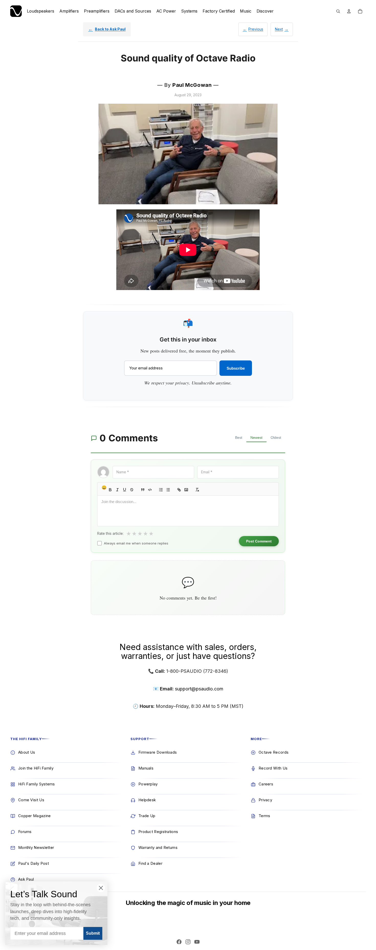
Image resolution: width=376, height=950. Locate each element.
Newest (256, 437)
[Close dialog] (100, 887)
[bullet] (168, 490)
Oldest (276, 437)
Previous (255, 29)
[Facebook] (179, 942)
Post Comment (259, 541)
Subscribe (236, 368)
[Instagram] (188, 942)
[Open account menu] (349, 11)
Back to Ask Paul (110, 29)
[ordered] (160, 490)
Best (238, 437)
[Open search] (338, 11)
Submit (93, 933)
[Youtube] (197, 942)
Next (279, 29)
